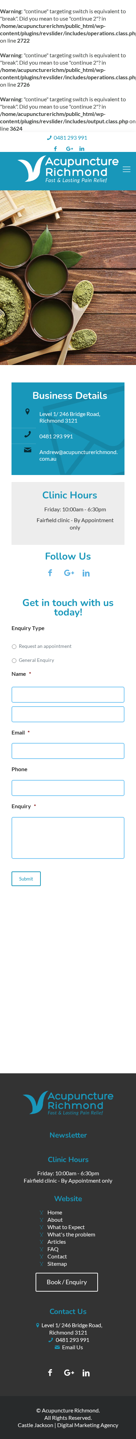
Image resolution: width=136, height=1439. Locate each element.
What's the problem (71, 1234)
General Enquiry (36, 660)
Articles (56, 1241)
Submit (26, 879)
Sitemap (57, 1263)
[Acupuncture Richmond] (68, 171)
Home (54, 1212)
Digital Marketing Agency (87, 1425)
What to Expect (66, 1226)
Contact (57, 1256)
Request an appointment (45, 646)
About (55, 1219)
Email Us (72, 1347)
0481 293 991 (70, 137)
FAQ (53, 1249)
